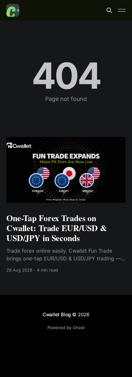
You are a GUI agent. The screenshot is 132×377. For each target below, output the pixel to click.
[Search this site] (109, 10)
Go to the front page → (66, 108)
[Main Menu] (122, 10)
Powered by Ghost (66, 327)
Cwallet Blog (57, 314)
